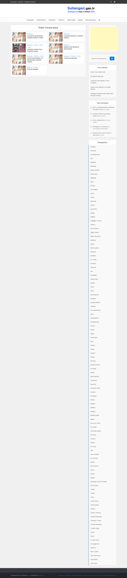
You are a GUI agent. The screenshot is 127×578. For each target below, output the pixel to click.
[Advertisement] (104, 38)
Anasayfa (30, 20)
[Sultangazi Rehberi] (81, 9)
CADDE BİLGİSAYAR (70, 58)
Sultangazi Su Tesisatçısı (100, 126)
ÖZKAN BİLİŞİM (32, 69)
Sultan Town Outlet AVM (97, 72)
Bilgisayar (30, 34)
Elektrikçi (36, 56)
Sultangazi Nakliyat (88, 575)
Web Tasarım (98, 575)
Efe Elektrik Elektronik (96, 76)
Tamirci (61, 20)
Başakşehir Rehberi (30, 2)
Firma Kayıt (14, 2)
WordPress (41, 575)
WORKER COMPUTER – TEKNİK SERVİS (35, 50)
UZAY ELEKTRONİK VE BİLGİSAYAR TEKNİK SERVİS (35, 60)
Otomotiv (52, 20)
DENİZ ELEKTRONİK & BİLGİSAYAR (71, 48)
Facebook (20, 2)
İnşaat (80, 20)
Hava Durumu (90, 20)
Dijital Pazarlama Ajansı (109, 575)
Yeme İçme (71, 20)
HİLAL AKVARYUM (98, 120)
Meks (28, 575)
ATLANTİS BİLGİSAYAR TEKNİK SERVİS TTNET (35, 37)
